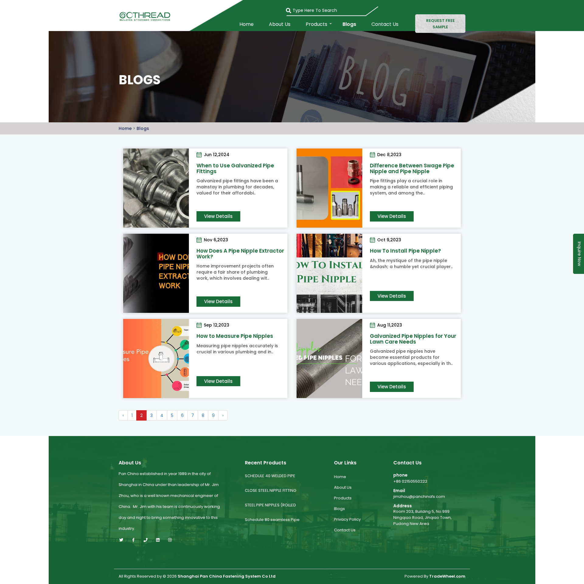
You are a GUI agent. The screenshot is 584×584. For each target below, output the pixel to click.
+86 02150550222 (410, 481)
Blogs (349, 24)
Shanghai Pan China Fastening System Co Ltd (227, 576)
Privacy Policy (347, 519)
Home (246, 24)
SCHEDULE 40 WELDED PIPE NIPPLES (270, 480)
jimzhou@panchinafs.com (419, 496)
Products (316, 24)
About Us (279, 24)
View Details (218, 216)
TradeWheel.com (447, 576)
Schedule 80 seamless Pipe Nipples (272, 524)
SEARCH (292, 8)
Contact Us (384, 24)
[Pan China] (143, 15)
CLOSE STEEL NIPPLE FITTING (270, 490)
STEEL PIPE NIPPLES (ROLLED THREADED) (270, 510)
